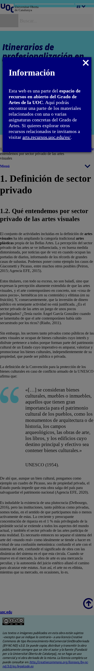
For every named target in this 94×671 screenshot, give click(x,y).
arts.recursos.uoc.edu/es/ (46, 137)
